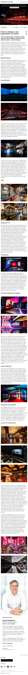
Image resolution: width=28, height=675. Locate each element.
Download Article (19, 27)
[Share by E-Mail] (24, 27)
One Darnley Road (7, 673)
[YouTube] (8, 667)
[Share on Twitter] (23, 27)
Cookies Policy (23, 6)
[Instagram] (14, 667)
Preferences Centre (3, 671)
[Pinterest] (11, 667)
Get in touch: (8, 649)
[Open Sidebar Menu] (26, 2)
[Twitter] (4, 667)
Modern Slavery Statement (21, 671)
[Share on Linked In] (21, 27)
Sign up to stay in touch (6, 660)
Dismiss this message (14, 7)
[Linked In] (1, 667)
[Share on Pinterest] (26, 27)
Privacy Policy (14, 671)
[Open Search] (21, 2)
